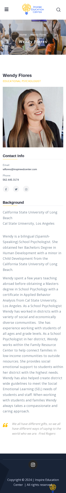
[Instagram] (33, 464)
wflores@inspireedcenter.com (20, 169)
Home (23, 34)
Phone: (7, 175)
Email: (6, 165)
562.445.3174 (11, 179)
